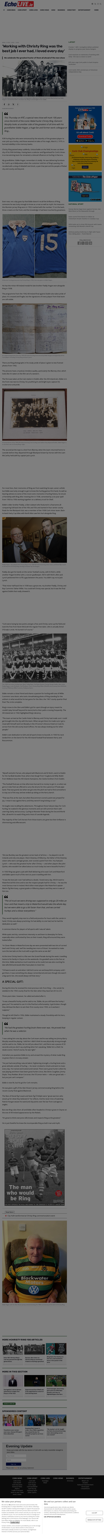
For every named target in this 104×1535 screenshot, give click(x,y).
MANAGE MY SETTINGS (94, 1520)
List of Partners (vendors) (52, 1517)
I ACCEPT (94, 1513)
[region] (52, 1516)
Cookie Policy (15, 1522)
